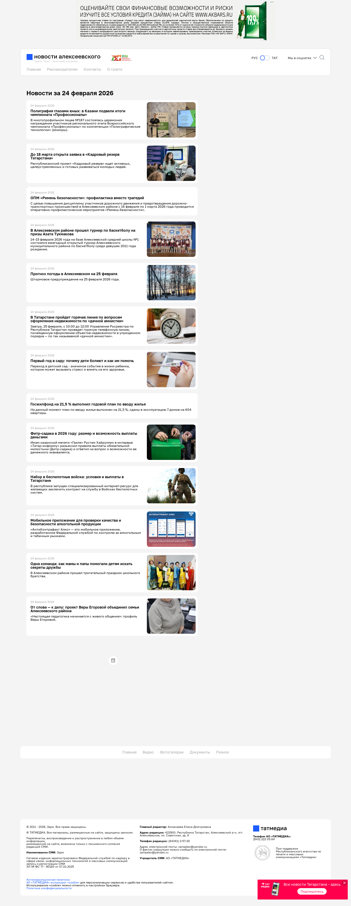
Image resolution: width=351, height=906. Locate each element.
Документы (200, 752)
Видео (148, 752)
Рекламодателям (62, 69)
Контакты (92, 69)
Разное (222, 752)
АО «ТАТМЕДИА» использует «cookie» (52, 882)
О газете (114, 69)
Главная (34, 69)
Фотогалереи (172, 752)
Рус (254, 58)
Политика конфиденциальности (49, 888)
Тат (275, 58)
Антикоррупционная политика (48, 879)
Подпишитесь (312, 891)
